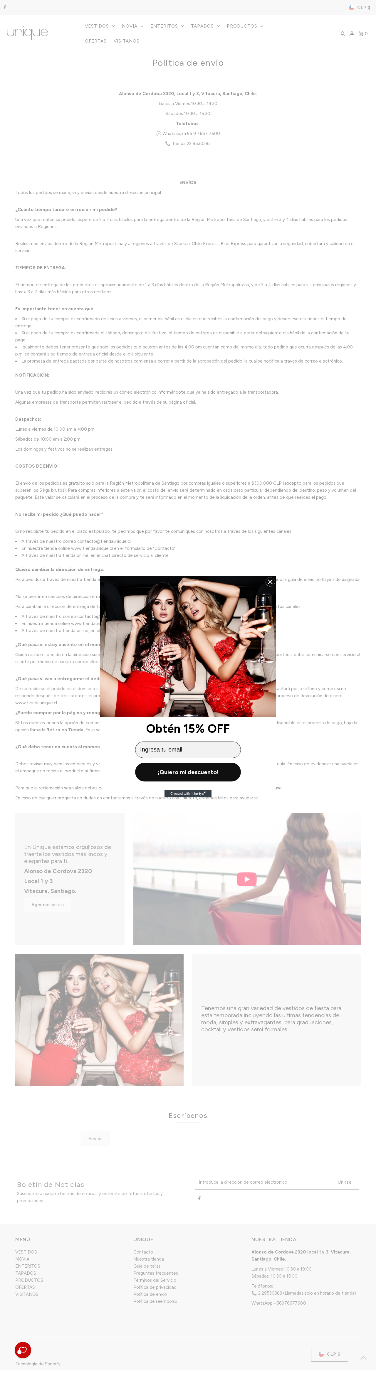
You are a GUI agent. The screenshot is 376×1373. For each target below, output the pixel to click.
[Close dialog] (270, 582)
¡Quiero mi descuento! (188, 772)
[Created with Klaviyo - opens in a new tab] (188, 793)
